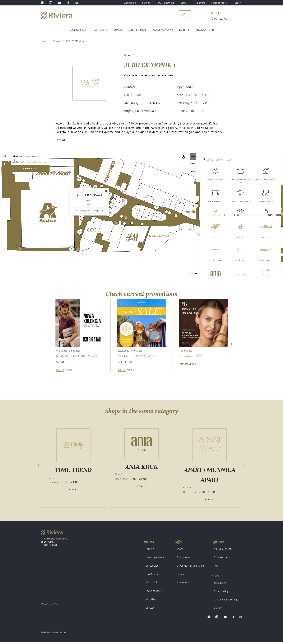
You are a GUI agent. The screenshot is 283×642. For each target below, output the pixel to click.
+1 (5, 157)
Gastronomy (163, 30)
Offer (178, 542)
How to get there (165, 2)
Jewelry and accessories (156, 75)
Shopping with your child (190, 565)
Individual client (222, 549)
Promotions (204, 30)
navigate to (98, 210)
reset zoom (193, 171)
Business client (221, 557)
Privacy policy (220, 591)
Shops (118, 30)
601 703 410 (132, 95)
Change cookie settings (226, 599)
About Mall (130, 2)
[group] (79, 335)
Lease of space (219, 2)
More (215, 576)
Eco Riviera (152, 574)
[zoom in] (193, 156)
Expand (60, 140)
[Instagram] (50, 2)
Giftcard (101, 30)
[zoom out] (193, 163)
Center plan (138, 30)
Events (184, 30)
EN (238, 3)
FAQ (215, 565)
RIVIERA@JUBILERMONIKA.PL (144, 103)
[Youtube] (59, 3)
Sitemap (218, 608)
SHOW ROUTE (30, 168)
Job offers (200, 2)
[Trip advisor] (76, 2)
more (89, 204)
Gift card (218, 542)
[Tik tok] (68, 2)
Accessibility (78, 30)
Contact (184, 2)
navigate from (82, 210)
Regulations (219, 582)
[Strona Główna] (64, 15)
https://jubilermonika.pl (140, 111)
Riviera (149, 542)
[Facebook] (42, 2)
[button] (52, 344)
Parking (146, 2)
